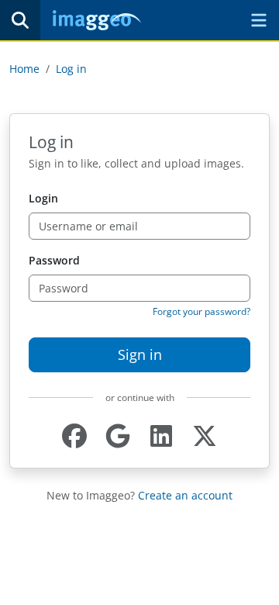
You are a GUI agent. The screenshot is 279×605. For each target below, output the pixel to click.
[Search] (20, 20)
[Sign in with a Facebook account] (74, 436)
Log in (71, 68)
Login (43, 198)
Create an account (185, 495)
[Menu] (259, 20)
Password (54, 260)
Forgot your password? (201, 311)
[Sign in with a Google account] (117, 436)
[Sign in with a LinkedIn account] (161, 436)
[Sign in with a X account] (204, 436)
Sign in (140, 354)
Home (24, 68)
